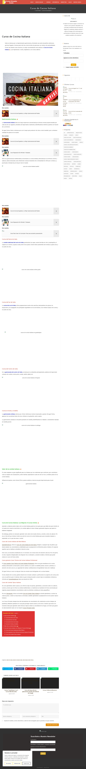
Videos (65, 178)
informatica (76, 168)
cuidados (71, 135)
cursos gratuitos (77, 154)
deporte (74, 163)
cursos (81, 142)
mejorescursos (73, 171)
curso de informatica (68, 139)
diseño (79, 163)
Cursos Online (67, 156)
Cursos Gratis (67, 151)
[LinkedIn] (77, 79)
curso (76, 135)
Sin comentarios (78, 91)
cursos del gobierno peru (69, 149)
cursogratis (78, 139)
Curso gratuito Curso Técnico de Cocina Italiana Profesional (18, 563)
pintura (77, 173)
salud (80, 176)
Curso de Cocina (9, 660)
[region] (17, 758)
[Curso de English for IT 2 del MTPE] (65, 89)
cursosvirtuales (77, 161)
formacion (78, 166)
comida (65, 135)
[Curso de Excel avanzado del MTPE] (65, 112)
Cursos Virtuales (67, 161)
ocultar (16, 613)
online (71, 173)
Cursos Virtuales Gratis (29, 608)
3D (64, 132)
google (65, 168)
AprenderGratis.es (6, 545)
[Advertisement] (30, 25)
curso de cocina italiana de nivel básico (27, 545)
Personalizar (8, 763)
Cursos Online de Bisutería (50, 690)
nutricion (66, 173)
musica (80, 171)
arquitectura (79, 132)
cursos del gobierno (68, 147)
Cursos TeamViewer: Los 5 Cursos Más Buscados (11, 690)
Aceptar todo (26, 763)
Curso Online (25, 660)
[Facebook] (73, 39)
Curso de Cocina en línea (17, 660)
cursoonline (66, 142)
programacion (67, 176)
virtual (70, 178)
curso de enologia (77, 137)
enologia (66, 166)
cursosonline (75, 156)
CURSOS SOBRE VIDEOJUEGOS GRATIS (71, 159)
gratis (70, 168)
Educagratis (9, 593)
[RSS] (81, 79)
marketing (66, 171)
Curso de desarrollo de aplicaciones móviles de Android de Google (30, 691)
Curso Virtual (31, 660)
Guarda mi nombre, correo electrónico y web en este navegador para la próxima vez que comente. (29, 720)
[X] (70, 39)
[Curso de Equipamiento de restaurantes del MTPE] (65, 101)
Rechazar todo (17, 763)
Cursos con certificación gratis (71, 144)
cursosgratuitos (67, 154)
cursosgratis (75, 151)
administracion (70, 132)
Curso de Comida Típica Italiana (31, 593)
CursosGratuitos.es (13, 579)
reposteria (74, 176)
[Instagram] (76, 39)
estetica (72, 166)
